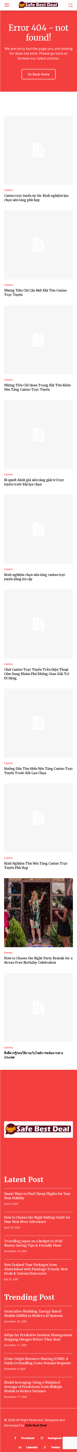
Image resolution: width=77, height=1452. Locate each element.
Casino (8, 190)
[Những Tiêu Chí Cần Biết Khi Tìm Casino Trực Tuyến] (38, 244)
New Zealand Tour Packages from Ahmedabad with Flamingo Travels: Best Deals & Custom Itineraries (36, 1269)
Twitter (56, 1447)
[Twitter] (44, 1447)
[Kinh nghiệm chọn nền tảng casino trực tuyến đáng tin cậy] (38, 529)
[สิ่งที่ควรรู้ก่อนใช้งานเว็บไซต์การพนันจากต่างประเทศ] (38, 1007)
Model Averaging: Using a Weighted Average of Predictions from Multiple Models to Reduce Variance (33, 1387)
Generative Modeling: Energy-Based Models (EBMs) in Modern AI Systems (33, 1313)
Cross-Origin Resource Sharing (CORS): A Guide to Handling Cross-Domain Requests (37, 1361)
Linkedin (32, 1447)
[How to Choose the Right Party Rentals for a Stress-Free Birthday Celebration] (38, 912)
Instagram (55, 1438)
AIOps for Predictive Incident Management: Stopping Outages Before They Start (38, 1337)
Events (8, 952)
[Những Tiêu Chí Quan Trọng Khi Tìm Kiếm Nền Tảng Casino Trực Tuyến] (38, 339)
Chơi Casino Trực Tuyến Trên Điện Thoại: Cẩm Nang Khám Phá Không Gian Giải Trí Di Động (36, 674)
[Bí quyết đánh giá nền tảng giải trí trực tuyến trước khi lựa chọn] (38, 434)
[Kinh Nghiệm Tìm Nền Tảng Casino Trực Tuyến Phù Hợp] (38, 817)
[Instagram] (41, 1438)
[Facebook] (15, 1438)
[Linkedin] (20, 1447)
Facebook (27, 1438)
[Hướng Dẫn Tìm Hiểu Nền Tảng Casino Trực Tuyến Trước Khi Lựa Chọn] (38, 723)
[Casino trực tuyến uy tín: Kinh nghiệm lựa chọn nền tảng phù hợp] (38, 150)
